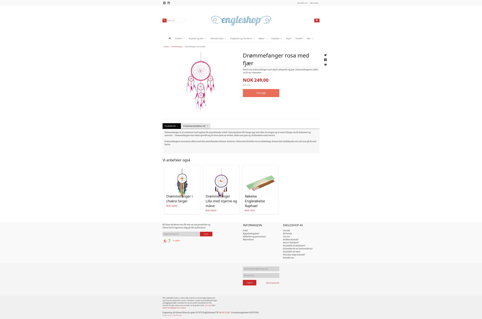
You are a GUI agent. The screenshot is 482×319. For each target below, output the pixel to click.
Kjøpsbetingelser (251, 233)
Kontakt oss (288, 258)
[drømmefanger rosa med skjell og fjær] (201, 81)
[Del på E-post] (325, 65)
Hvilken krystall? (291, 239)
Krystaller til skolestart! (294, 245)
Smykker (275, 38)
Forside (166, 47)
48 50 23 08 (224, 312)
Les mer (208, 305)
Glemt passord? (272, 283)
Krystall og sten (196, 38)
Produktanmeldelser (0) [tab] (194, 126)
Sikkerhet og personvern (254, 236)
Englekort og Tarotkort (241, 38)
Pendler (299, 38)
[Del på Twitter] (325, 55)
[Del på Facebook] (325, 60)
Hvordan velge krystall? (294, 254)
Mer (309, 38)
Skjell (288, 38)
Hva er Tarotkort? (291, 242)
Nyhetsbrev (248, 239)
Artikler (178, 38)
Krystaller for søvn (291, 251)
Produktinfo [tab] (170, 126)
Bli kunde (287, 233)
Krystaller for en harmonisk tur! (298, 248)
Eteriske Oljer (217, 38)
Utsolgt (261, 93)
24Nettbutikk (177, 315)
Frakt (245, 230)
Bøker (261, 38)
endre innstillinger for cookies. (174, 308)
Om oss (286, 236)
